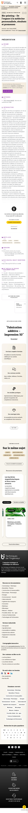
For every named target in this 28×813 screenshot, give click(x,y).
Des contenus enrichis (14, 373)
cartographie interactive (14, 646)
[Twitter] (5, 673)
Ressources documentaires (16, 273)
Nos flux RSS (5, 678)
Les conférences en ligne (9, 659)
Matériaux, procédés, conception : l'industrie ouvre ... (12, 523)
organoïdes (17, 242)
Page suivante (19, 304)
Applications (14, 276)
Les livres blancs (6, 657)
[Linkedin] (11, 673)
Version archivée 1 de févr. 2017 (12, 252)
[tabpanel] (14, 522)
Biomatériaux (10, 286)
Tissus (10, 240)
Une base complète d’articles (14, 351)
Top (4, 730)
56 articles (14, 339)
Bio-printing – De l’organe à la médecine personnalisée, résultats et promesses (14, 278)
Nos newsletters (6, 676)
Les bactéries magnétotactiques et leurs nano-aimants (12, 480)
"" (14, 331)
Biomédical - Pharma (7, 284)
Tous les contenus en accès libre (10, 664)
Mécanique (5, 274)
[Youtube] (8, 673)
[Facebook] (2, 673)
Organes (16, 240)
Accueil (3, 6)
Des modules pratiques (14, 392)
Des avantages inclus (14, 414)
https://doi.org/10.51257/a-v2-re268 (11, 263)
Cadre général (19, 305)
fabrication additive (7, 242)
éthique (4, 240)
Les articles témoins (7, 662)
